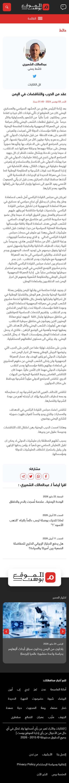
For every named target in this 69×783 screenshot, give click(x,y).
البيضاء (62, 698)
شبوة (51, 698)
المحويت (31, 707)
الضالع (29, 716)
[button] (63, 631)
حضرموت (37, 698)
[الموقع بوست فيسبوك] (64, 744)
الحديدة (12, 698)
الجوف (62, 716)
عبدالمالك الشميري (34, 485)
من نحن (33, 754)
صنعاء (53, 707)
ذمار (64, 707)
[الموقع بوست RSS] (50, 744)
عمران (40, 716)
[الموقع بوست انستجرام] (53, 744)
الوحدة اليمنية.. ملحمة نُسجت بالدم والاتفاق (36, 501)
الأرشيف (47, 754)
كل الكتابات (34, 84)
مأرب (51, 716)
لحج (27, 689)
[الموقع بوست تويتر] (61, 744)
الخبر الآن (42, 774)
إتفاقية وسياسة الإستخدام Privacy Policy (41, 764)
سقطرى (16, 716)
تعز (35, 689)
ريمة (43, 707)
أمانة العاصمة (58, 689)
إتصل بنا (61, 754)
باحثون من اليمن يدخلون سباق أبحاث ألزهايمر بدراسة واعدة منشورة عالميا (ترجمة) (35, 651)
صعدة (9, 707)
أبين (10, 689)
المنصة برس (59, 774)
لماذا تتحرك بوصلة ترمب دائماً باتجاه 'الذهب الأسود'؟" (36, 522)
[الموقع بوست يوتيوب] (57, 744)
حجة (19, 707)
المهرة (24, 698)
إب (18, 689)
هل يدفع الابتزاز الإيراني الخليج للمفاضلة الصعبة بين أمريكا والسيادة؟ (38, 545)
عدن (43, 689)
